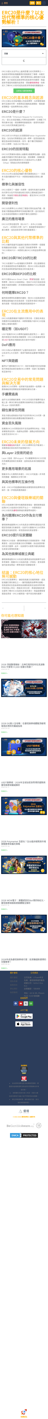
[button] (44, 3)
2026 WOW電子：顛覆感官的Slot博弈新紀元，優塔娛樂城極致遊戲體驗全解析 (23, 901)
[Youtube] (21, 1003)
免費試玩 (24, 1417)
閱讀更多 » (4, 673)
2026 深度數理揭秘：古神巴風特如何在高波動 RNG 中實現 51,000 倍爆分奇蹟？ (23, 665)
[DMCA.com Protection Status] (24, 1137)
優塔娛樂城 (34, 82)
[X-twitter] (26, 1003)
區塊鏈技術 (10, 445)
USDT (6, 340)
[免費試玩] (24, 1412)
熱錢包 (25, 195)
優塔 (15, 510)
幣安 (31, 279)
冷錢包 (16, 195)
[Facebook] (16, 1003)
